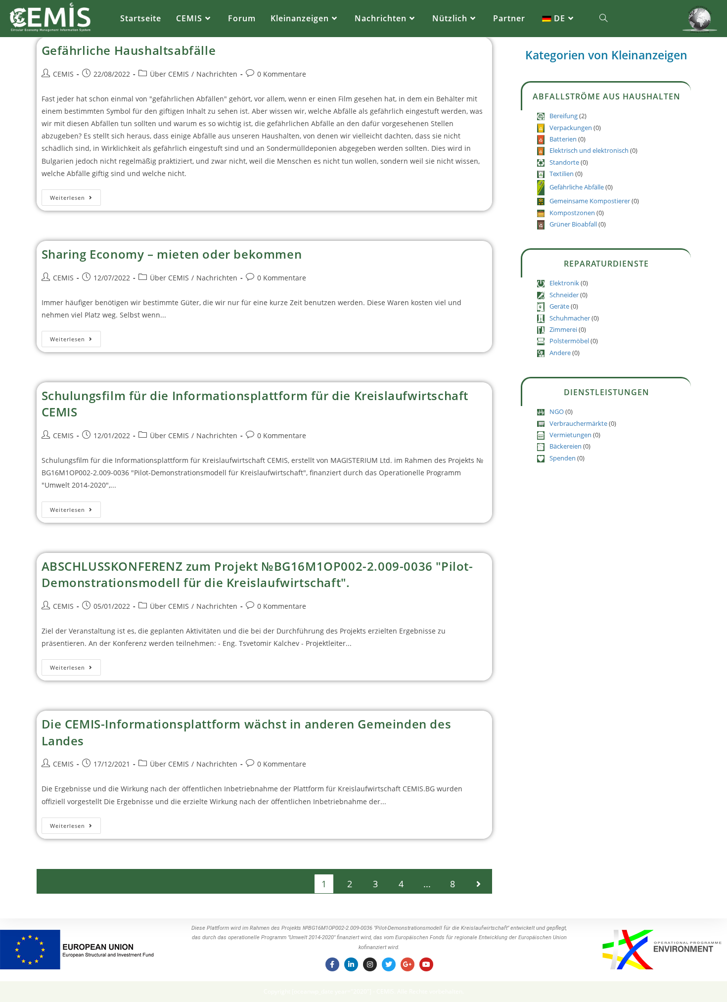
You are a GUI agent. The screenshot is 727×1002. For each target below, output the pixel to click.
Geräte (559, 306)
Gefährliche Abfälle (576, 186)
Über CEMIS (169, 74)
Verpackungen (570, 127)
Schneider (564, 294)
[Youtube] (426, 964)
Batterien (563, 139)
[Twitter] (389, 964)
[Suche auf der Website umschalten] (603, 18)
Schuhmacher (569, 318)
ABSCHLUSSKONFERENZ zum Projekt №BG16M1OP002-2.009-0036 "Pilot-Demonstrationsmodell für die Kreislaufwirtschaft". (257, 574)
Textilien (561, 173)
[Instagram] (370, 964)
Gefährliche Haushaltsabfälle (129, 50)
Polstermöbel (569, 340)
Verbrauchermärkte (578, 423)
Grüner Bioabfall (573, 224)
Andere (560, 352)
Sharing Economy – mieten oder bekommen (172, 254)
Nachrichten (216, 74)
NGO (556, 411)
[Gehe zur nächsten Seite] (478, 884)
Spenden (562, 458)
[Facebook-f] (332, 964)
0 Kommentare (281, 74)
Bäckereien (565, 446)
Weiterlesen (75, 195)
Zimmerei (563, 329)
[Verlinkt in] (351, 964)
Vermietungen (570, 434)
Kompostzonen (572, 212)
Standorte (564, 162)
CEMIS (63, 74)
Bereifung (563, 115)
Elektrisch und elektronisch (589, 150)
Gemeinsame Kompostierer (589, 200)
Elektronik (564, 282)
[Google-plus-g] (407, 964)
